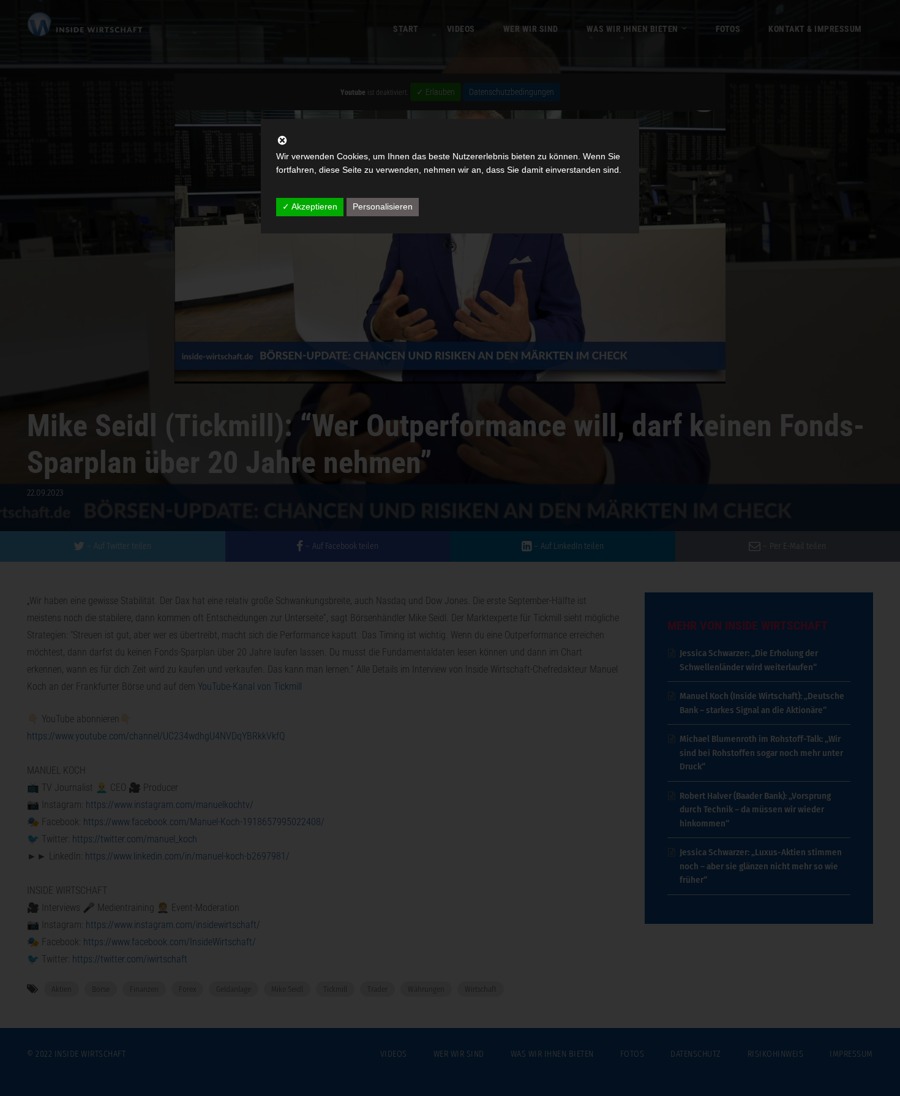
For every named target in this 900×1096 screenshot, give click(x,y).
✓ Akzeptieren (309, 206)
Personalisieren (383, 206)
